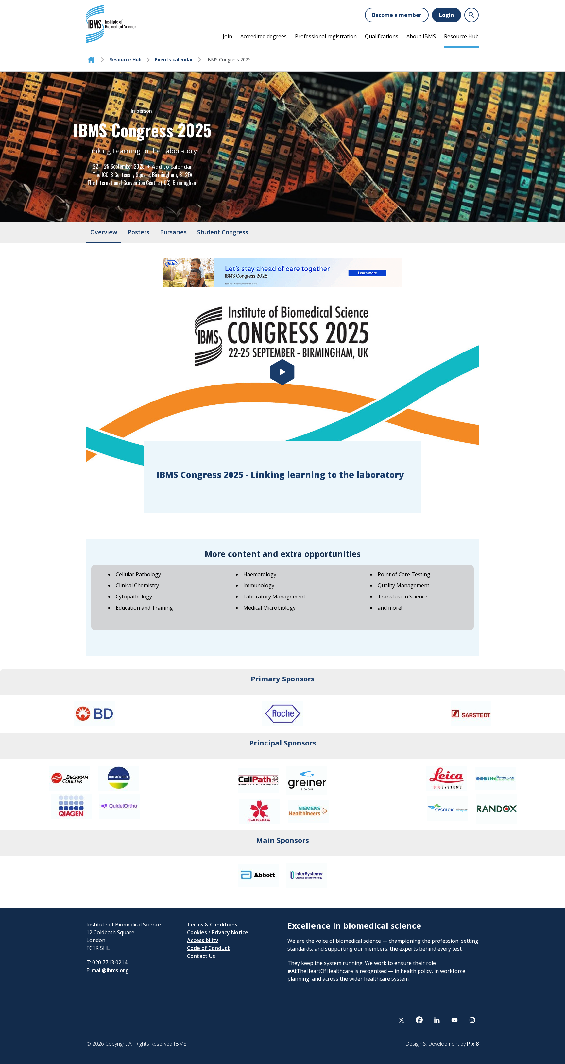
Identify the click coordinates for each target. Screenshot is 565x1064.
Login (446, 15)
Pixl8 (473, 1043)
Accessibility (202, 940)
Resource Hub (461, 36)
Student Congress (222, 232)
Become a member (396, 15)
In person (141, 111)
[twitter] (401, 1019)
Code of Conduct (208, 948)
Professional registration (326, 36)
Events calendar (174, 60)
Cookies (197, 932)
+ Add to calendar (169, 166)
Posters (138, 232)
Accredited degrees (263, 36)
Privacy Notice (230, 932)
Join (227, 36)
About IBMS (421, 36)
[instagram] (472, 1019)
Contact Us (201, 955)
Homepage (91, 60)
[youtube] (454, 1019)
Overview (103, 232)
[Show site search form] (471, 15)
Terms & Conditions (212, 924)
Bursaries (173, 232)
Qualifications (381, 36)
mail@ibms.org (110, 970)
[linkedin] (436, 1019)
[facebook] (419, 1019)
